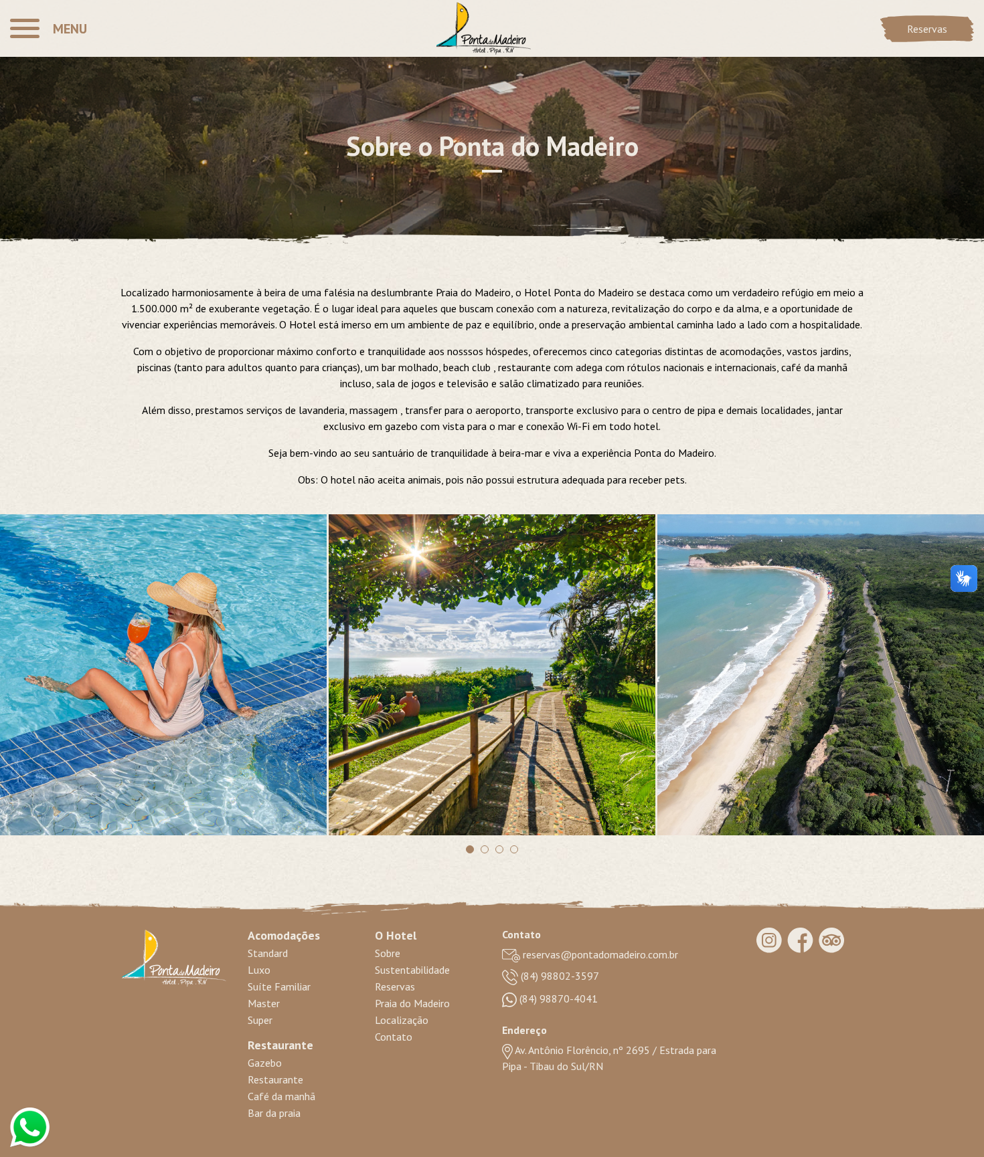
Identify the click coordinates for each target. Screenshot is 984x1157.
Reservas (927, 28)
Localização (401, 1020)
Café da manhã (281, 1096)
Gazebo (265, 1062)
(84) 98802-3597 (558, 975)
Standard (268, 953)
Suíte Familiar (279, 986)
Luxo (259, 969)
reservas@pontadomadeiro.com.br (599, 954)
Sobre (387, 953)
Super (260, 1020)
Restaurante (275, 1079)
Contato (393, 1036)
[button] (48, 28)
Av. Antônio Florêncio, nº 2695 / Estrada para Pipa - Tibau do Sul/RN (609, 1058)
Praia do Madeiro (412, 1003)
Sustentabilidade (412, 969)
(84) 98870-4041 (557, 998)
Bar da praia (274, 1113)
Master (264, 1003)
